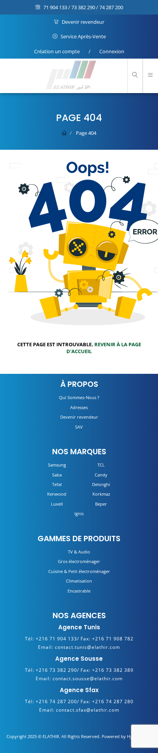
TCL (101, 465)
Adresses (79, 407)
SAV (79, 427)
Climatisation (79, 581)
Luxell (57, 504)
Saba (57, 475)
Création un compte (57, 51)
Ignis (79, 513)
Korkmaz (101, 494)
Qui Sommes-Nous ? (79, 397)
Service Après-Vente (82, 36)
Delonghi (101, 484)
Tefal (57, 484)
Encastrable (79, 591)
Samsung (57, 465)
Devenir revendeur (82, 21)
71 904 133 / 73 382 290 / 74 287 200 (82, 7)
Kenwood (56, 494)
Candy (101, 475)
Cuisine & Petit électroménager (79, 571)
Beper (101, 504)
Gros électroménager (79, 561)
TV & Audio (79, 552)
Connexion (111, 51)
